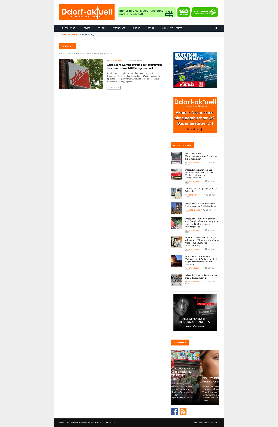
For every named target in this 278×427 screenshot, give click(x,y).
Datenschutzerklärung (82, 422)
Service (86, 28)
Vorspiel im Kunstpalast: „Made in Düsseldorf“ (201, 189)
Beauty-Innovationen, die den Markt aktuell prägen (195, 379)
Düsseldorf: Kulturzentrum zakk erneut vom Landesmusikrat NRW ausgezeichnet (134, 66)
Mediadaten (110, 422)
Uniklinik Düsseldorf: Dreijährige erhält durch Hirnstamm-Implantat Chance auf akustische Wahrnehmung (202, 241)
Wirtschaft (119, 28)
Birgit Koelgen (196, 195)
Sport (151, 28)
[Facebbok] (174, 411)
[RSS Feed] (183, 411)
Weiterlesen (114, 88)
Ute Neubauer (117, 60)
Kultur (136, 28)
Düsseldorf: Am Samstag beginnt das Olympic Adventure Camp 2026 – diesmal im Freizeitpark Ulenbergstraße (201, 222)
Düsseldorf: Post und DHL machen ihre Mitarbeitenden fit (201, 276)
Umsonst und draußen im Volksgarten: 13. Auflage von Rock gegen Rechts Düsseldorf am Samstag (201, 260)
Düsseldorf (68, 28)
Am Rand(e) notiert (172, 28)
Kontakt (99, 422)
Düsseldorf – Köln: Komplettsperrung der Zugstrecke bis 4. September (201, 156)
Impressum (64, 422)
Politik (101, 28)
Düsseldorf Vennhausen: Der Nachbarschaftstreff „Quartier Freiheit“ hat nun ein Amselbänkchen (199, 173)
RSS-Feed (198, 422)
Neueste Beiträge (182, 145)
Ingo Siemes (194, 210)
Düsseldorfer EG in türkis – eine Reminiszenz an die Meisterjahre (200, 205)
